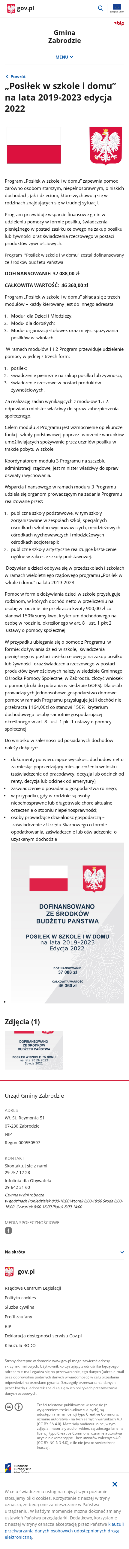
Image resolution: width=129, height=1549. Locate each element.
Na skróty (15, 1252)
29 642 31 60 (17, 1187)
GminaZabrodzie (64, 36)
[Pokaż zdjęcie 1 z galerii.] (34, 1050)
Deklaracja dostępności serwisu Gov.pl (43, 1336)
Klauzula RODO (20, 1345)
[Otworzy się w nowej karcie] (8, 1230)
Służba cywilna (19, 1307)
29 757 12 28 (17, 1172)
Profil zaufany (18, 1317)
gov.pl (26, 1272)
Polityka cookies (20, 1298)
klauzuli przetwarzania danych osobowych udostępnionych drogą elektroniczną (64, 1530)
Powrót (18, 76)
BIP (8, 1326)
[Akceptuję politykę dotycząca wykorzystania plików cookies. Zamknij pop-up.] (115, 1484)
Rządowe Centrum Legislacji (33, 1288)
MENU (62, 57)
